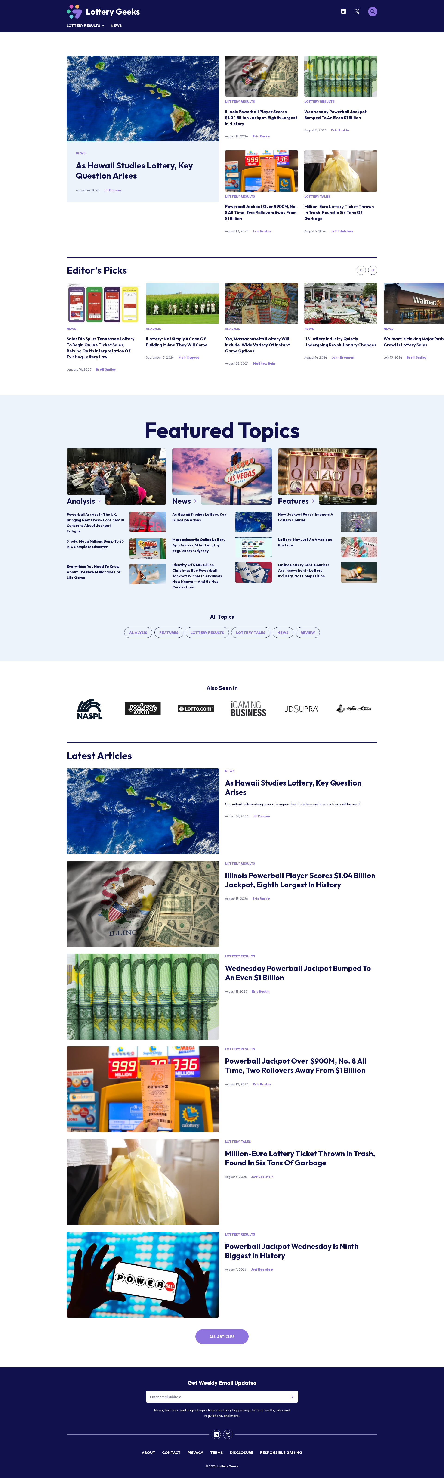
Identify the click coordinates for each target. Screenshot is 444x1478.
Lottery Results (83, 25)
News (116, 25)
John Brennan (343, 357)
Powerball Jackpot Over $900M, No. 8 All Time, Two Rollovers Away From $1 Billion (261, 212)
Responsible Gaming (281, 1452)
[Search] (372, 11)
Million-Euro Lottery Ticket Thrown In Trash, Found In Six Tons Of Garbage (339, 212)
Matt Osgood (189, 357)
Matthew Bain (264, 363)
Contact (171, 1452)
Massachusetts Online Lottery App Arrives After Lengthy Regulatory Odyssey (198, 545)
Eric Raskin (261, 136)
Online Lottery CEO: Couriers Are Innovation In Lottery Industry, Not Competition (303, 570)
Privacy (195, 1452)
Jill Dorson (112, 190)
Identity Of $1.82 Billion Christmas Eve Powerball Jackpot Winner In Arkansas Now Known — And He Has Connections (197, 575)
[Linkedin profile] (344, 11)
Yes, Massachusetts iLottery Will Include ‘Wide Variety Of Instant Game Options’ (257, 345)
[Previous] (361, 270)
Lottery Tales (317, 196)
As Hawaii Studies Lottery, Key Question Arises (134, 170)
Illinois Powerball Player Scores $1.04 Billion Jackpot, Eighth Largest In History (261, 117)
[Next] (372, 270)
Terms (216, 1452)
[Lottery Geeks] (103, 12)
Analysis (153, 329)
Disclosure (241, 1452)
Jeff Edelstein (342, 231)
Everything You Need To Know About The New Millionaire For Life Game (93, 572)
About (148, 1452)
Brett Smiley (106, 369)
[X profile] (358, 11)
